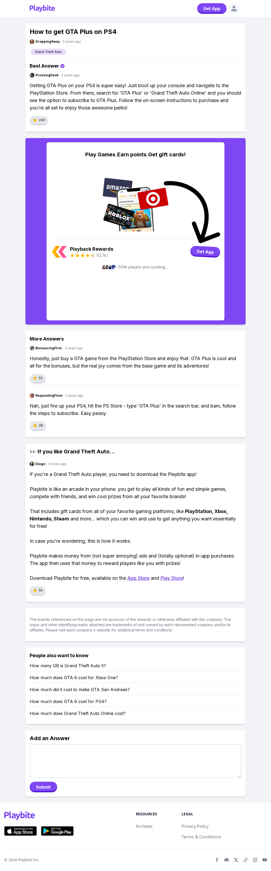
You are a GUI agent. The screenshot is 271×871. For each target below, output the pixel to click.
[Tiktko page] (245, 860)
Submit (43, 787)
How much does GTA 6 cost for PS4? (68, 701)
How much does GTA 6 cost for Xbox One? (74, 677)
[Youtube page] (265, 860)
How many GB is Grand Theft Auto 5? (68, 665)
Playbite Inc (28, 859)
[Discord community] (226, 860)
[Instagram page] (255, 860)
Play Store (171, 578)
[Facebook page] (217, 860)
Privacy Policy (195, 826)
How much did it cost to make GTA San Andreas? (80, 689)
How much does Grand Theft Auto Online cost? (78, 713)
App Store (138, 578)
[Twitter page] (236, 860)
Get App (212, 8)
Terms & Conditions (201, 837)
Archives (144, 826)
